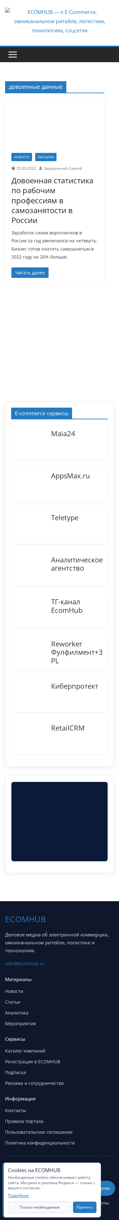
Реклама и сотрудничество (34, 1083)
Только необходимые (40, 1207)
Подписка (15, 1072)
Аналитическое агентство (77, 563)
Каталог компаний (25, 1051)
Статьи (12, 1002)
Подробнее (18, 1195)
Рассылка (46, 157)
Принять (84, 1207)
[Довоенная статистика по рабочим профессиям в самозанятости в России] (54, 129)
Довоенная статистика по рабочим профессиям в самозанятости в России (52, 200)
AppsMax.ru (70, 475)
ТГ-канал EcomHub (67, 605)
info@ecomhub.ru (24, 963)
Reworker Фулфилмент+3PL (77, 652)
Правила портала (24, 1121)
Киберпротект (74, 685)
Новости (22, 157)
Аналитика (17, 1013)
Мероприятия (20, 1023)
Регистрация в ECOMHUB (32, 1062)
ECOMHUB (25, 919)
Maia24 (63, 433)
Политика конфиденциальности (40, 1143)
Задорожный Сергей (63, 168)
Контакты (15, 1110)
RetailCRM (68, 727)
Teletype (64, 517)
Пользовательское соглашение (39, 1132)
